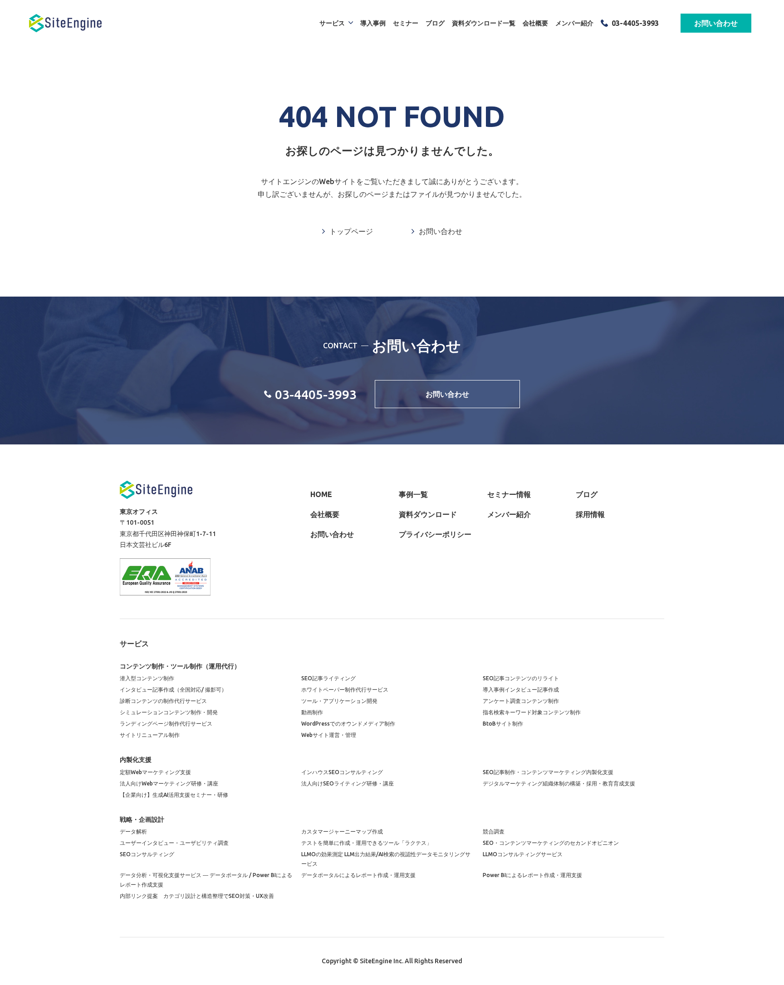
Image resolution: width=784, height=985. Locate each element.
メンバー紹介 (574, 23)
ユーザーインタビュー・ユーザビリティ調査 (174, 843)
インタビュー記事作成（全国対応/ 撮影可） (173, 689)
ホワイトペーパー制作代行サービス (344, 689)
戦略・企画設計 (142, 819)
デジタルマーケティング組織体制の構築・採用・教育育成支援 (559, 783)
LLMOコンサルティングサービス (523, 854)
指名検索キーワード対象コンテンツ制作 (532, 712)
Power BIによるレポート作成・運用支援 (532, 875)
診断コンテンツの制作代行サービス (163, 701)
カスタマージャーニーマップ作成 (342, 831)
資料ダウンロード (428, 514)
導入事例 (373, 23)
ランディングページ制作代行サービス (166, 724)
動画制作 (312, 712)
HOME (321, 494)
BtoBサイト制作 (503, 724)
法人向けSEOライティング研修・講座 (347, 783)
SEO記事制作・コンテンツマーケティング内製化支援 (548, 772)
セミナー (405, 23)
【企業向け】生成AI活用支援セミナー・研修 (174, 795)
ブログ (435, 23)
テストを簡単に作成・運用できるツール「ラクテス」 (366, 843)
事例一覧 (413, 494)
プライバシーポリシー (435, 534)
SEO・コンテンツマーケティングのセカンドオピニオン (551, 843)
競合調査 (494, 831)
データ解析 (133, 831)
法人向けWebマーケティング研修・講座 (169, 783)
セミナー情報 (509, 494)
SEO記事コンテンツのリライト (521, 678)
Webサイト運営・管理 (328, 735)
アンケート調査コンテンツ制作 (521, 701)
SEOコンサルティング (147, 854)
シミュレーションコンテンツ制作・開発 (169, 712)
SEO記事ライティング (328, 678)
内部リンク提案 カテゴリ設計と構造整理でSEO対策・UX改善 (197, 896)
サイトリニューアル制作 (150, 735)
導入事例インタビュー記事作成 (521, 689)
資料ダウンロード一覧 (483, 23)
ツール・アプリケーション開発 (339, 701)
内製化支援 (136, 759)
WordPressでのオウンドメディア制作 (348, 724)
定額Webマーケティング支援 (155, 772)
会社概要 (535, 23)
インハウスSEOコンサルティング (342, 772)
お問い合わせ (716, 23)
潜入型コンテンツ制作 (147, 678)
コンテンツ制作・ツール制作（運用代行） (180, 666)
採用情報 (590, 514)
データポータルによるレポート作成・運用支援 (358, 875)
